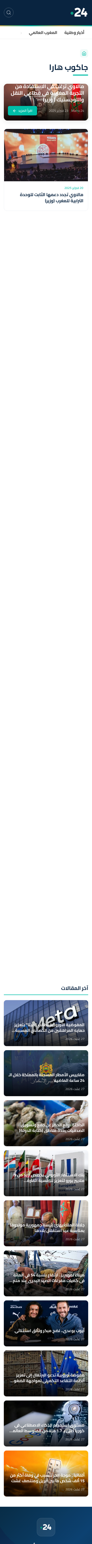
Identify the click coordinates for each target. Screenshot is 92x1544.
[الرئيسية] (84, 53)
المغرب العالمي (43, 32)
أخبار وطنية (74, 32)
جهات (17, 32)
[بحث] (9, 12)
